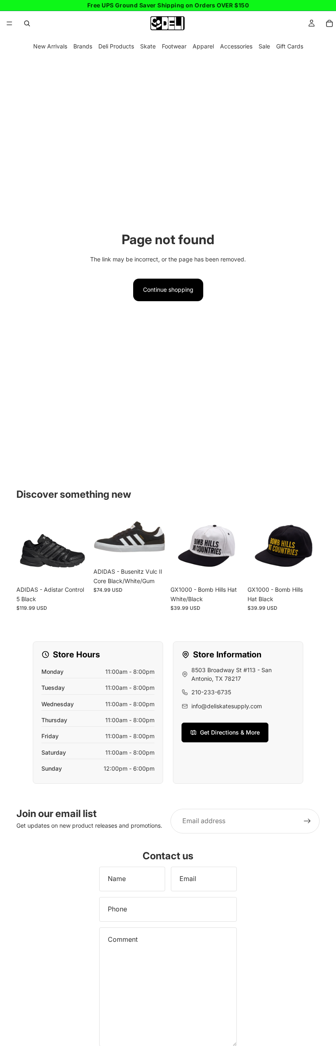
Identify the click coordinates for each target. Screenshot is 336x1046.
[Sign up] (307, 821)
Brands (82, 46)
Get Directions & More (230, 732)
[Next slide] (157, 537)
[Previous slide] (102, 537)
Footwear (174, 46)
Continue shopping (168, 289)
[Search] (27, 23)
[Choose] (75, 569)
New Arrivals (50, 46)
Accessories (236, 46)
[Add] (229, 569)
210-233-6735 (211, 692)
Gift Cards (289, 46)
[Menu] (9, 23)
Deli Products (116, 46)
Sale (264, 46)
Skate (148, 46)
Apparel (203, 46)
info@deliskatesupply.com (226, 706)
